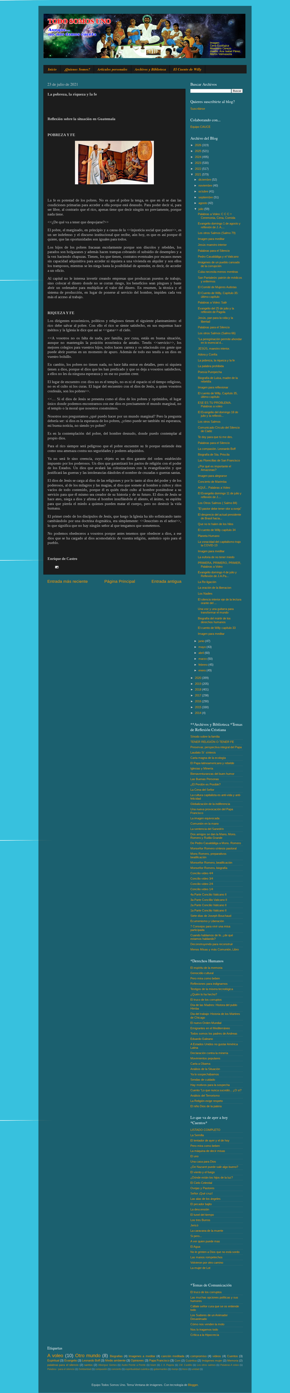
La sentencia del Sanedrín (207, 829)
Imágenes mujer (212, 1360)
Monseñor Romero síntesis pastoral (213, 848)
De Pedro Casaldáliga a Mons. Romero (215, 843)
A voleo (55, 1355)
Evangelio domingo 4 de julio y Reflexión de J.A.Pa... (217, 574)
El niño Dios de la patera (206, 1106)
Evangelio (70, 1360)
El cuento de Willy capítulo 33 (217, 627)
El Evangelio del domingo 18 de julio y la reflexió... (218, 413)
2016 (198, 701)
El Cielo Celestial (201, 1182)
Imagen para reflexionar (213, 387)
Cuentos (232, 1356)
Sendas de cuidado (202, 1079)
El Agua (195, 1246)
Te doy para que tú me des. (215, 437)
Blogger (193, 1385)
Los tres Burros (200, 1220)
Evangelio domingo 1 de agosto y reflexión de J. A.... (219, 225)
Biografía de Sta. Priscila (213, 454)
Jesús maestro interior (212, 244)
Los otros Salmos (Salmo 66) (217, 333)
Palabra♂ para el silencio (61, 1369)
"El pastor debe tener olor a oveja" (219, 508)
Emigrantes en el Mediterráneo (210, 1028)
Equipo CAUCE (200, 126)
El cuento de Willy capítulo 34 (217, 530)
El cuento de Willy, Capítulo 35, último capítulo (218, 395)
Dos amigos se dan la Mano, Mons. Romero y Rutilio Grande (213, 835)
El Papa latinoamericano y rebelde (212, 763)
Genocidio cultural (201, 973)
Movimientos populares (205, 1058)
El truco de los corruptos (206, 999)
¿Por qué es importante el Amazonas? (214, 468)
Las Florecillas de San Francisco (219, 460)
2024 (198, 157)
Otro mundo (87, 1355)
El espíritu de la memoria (206, 967)
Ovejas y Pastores (202, 1188)
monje (174, 1369)
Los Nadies (205, 593)
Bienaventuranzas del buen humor (212, 773)
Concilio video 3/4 (201, 878)
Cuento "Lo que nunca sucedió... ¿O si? (215, 1090)
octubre (203, 191)
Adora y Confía (207, 354)
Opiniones (137, 1360)
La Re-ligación (207, 582)
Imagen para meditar (211, 238)
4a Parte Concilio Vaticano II (208, 894)
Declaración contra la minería (209, 1053)
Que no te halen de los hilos (215, 524)
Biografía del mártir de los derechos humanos (214, 620)
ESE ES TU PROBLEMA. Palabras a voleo (214, 404)
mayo (202, 647)
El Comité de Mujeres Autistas (217, 287)
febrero (203, 664)
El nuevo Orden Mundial (205, 1023)
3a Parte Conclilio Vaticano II (208, 899)
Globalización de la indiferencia (210, 804)
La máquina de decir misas (207, 1151)
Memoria (232, 1360)
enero (202, 670)
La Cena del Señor (202, 789)
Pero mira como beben (205, 978)
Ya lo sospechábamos (204, 1074)
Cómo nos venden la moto (207, 1324)
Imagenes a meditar (142, 1356)
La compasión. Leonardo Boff (217, 448)
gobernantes (160, 1369)
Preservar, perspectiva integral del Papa (216, 747)
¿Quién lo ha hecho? (203, 994)
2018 (198, 689)
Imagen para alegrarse (212, 475)
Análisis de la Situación (205, 1069)
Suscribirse (197, 108)
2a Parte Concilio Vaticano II (208, 905)
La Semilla (197, 1135)
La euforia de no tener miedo (216, 557)
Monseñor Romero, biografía (208, 868)
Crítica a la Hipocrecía (204, 1334)
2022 (198, 168)
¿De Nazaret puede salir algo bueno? (214, 1166)
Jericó (194, 1225)
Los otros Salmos (209, 421)
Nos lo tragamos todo (204, 1329)
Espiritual (53, 1360)
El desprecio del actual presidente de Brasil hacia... (219, 516)
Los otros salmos (206, 1365)
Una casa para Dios (203, 1161)
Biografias (116, 1356)
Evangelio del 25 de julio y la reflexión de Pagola (216, 310)
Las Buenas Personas (204, 779)
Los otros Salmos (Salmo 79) (217, 233)
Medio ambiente (115, 1360)
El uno (194, 1156)
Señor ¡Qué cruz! (201, 1193)
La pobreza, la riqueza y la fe (216, 360)
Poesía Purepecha (210, 372)
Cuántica (191, 1360)
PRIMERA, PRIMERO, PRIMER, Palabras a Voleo (219, 564)
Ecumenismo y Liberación (207, 921)
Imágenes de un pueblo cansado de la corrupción (219, 264)
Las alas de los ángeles (205, 1198)
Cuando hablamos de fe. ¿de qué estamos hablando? (211, 937)
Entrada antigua (166, 581)
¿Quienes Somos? (77, 69)
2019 (198, 683)
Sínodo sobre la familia (205, 736)
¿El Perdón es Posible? (205, 784)
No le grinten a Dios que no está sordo (214, 1252)
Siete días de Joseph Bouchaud (210, 915)
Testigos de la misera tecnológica (211, 989)
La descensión (199, 1209)
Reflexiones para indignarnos (209, 983)
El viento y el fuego (202, 1172)
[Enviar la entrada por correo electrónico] (57, 566)
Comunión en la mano (204, 823)
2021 (198, 174)
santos (88, 1364)
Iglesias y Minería (201, 768)
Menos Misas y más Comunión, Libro (214, 949)
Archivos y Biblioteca (150, 69)
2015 (198, 707)
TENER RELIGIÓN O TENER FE (212, 741)
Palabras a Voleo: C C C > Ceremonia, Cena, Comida (216, 215)
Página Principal (119, 581)
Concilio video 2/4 (201, 883)
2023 (198, 162)
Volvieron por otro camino (206, 1262)
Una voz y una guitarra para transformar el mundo (216, 610)
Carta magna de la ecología (208, 757)
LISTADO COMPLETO (205, 1129)
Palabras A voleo (229, 1365)
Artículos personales (112, 69)
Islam (153, 1365)
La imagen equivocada (204, 818)
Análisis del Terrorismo (205, 1095)
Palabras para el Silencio (214, 250)
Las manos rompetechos (206, 1257)
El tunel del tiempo (202, 1214)
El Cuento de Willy (187, 69)
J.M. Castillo (185, 1365)
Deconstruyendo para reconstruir (211, 944)
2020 (198, 677)
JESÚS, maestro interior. (214, 348)
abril (201, 652)
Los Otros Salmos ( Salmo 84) (217, 503)
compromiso (198, 1356)
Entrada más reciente (67, 581)
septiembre (206, 197)
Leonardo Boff (91, 1360)
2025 (198, 151)
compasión (101, 1369)
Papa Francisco (159, 1360)
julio (201, 209)
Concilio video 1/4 (201, 889)
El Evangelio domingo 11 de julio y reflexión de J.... (219, 495)
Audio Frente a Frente (134, 1365)
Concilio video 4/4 (201, 873)
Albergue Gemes (107, 1365)
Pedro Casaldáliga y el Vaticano (218, 256)
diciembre (205, 179)
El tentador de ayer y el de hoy (209, 1140)
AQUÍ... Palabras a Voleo (214, 487)
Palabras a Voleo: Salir (212, 302)
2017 (198, 695)
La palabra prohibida (211, 366)
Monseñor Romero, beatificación (211, 862)
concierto (116, 1369)
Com (178, 1360)
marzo (203, 658)
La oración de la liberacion (214, 587)
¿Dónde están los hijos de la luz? (211, 1177)
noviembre (205, 185)
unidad (195, 1369)
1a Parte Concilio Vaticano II (208, 910)
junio (201, 641)
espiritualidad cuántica (137, 1369)
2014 (198, 713)
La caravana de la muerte (206, 1230)
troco (185, 1369)
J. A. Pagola (167, 1365)
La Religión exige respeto (206, 1101)
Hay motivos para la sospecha (210, 1085)
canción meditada (172, 1356)
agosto (203, 203)
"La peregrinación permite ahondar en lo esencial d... (220, 340)
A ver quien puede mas (205, 1241)
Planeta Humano (208, 535)
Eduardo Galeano (201, 1038)
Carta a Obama (200, 1063)
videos (216, 1356)
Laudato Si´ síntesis (203, 752)
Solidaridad (85, 1369)
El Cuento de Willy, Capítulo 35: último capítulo (218, 294)
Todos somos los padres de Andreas (213, 1033)
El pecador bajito (201, 1204)
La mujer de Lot (200, 1268)
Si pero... (196, 1236)
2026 (198, 145)
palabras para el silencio (63, 1364)
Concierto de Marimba (212, 481)
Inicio (52, 69)
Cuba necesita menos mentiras (218, 271)
